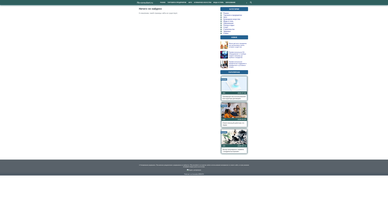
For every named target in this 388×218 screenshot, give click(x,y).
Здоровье (227, 31)
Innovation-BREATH (198, 174)
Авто (190, 2)
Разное (163, 2)
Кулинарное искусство (202, 2)
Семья (225, 33)
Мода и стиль (218, 2)
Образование (230, 2)
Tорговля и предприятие (177, 2)
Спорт (225, 27)
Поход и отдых (228, 25)
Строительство (229, 29)
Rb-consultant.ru (145, 2)
